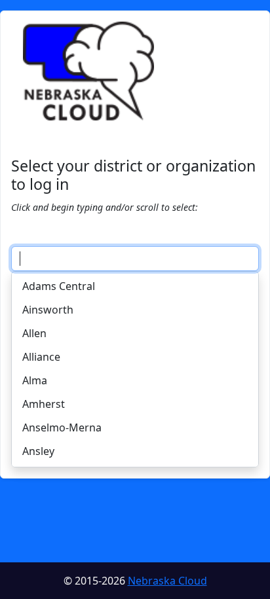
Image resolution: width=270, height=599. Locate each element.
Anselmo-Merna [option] (62, 427)
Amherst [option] (43, 404)
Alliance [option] (41, 357)
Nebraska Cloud (167, 580)
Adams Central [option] (58, 286)
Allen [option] (34, 333)
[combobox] (135, 258)
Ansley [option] (38, 451)
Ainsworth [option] (47, 309)
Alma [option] (34, 380)
